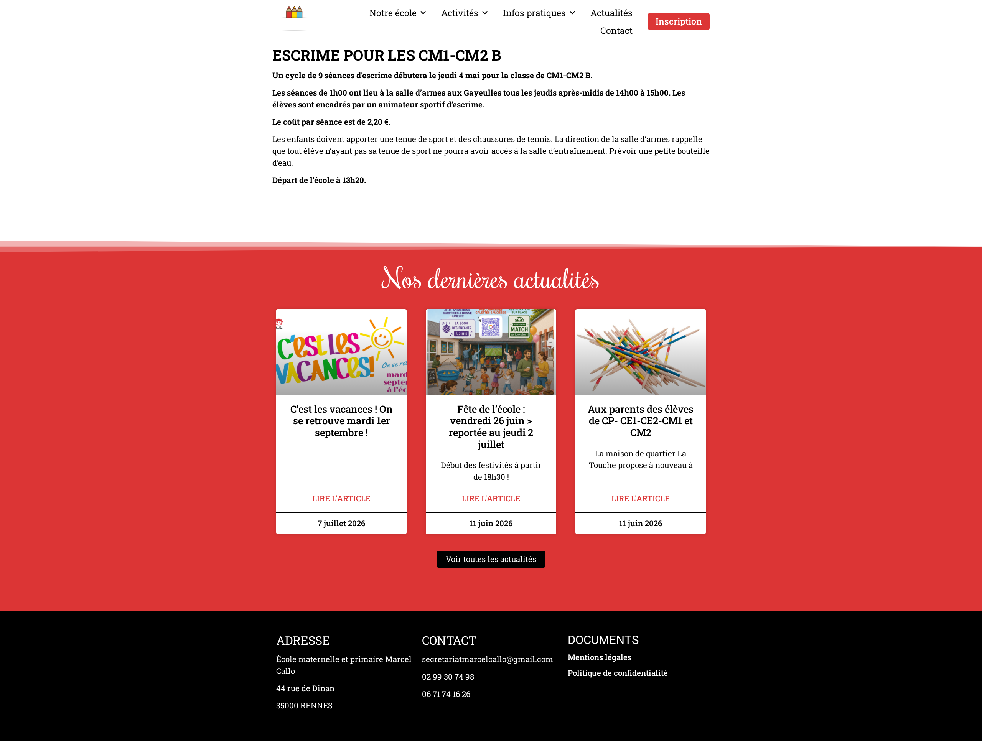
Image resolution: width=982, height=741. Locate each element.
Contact (616, 30)
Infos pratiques (534, 12)
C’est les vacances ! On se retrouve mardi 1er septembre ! (341, 420)
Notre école (393, 12)
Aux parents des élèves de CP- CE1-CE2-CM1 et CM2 (641, 420)
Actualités (611, 12)
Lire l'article (341, 498)
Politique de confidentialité (618, 673)
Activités (459, 12)
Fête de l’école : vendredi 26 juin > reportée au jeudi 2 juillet (491, 426)
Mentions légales (599, 657)
